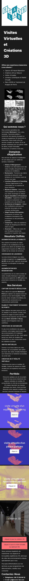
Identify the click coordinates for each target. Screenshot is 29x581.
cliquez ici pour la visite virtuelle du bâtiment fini (14, 546)
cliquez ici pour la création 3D (14, 539)
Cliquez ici (12, 486)
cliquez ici (14, 415)
